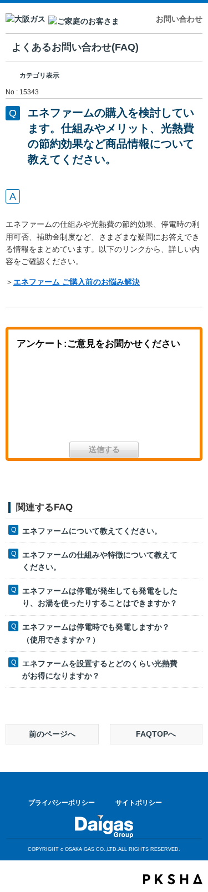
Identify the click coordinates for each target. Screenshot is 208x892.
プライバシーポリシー (61, 803)
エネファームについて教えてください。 (92, 530)
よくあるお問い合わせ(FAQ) (75, 47)
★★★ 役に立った (46, 399)
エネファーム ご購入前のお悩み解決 (76, 281)
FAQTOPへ (156, 733)
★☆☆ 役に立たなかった (161, 399)
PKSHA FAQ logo (172, 879)
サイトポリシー (138, 803)
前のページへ (52, 733)
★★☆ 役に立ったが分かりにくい (104, 399)
